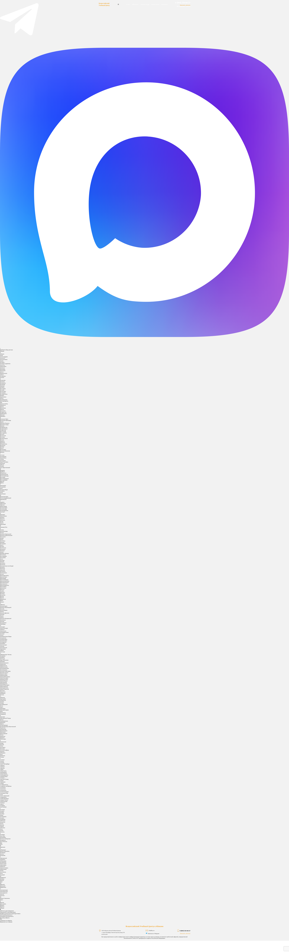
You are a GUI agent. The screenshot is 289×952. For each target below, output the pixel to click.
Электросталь (4, 901)
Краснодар (3, 588)
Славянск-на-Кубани (5, 796)
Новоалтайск (3, 684)
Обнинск (2, 707)
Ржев (1, 756)
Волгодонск (3, 442)
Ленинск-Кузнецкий (5, 617)
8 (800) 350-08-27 (182, 3)
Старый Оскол (4, 810)
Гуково (2, 476)
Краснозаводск (4, 589)
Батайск (2, 397)
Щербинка (3, 897)
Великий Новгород (5, 430)
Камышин (3, 546)
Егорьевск (3, 497)
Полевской (3, 739)
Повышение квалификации (8, 922)
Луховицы (3, 630)
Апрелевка (3, 376)
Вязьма (2, 462)
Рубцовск (2, 762)
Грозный (2, 473)
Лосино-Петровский (5, 628)
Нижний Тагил (4, 682)
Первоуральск (4, 731)
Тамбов (2, 823)
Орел (1, 717)
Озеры (2, 713)
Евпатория (3, 495)
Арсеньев (2, 380)
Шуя (1, 891)
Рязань (2, 767)
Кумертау (2, 605)
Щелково (2, 895)
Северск (2, 787)
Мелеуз (2, 643)
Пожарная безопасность (6, 926)
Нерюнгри (3, 674)
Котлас (2, 584)
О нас (128, 4)
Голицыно (3, 470)
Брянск (2, 419)
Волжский (3, 445)
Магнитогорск (4, 638)
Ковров (2, 571)
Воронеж (2, 452)
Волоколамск (4, 448)
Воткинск (2, 455)
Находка (2, 671)
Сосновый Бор (4, 803)
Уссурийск (3, 850)
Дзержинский (4, 484)
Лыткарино (3, 632)
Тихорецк (2, 829)
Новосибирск (4, 690)
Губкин (2, 474)
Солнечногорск (4, 801)
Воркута (2, 451)
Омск (1, 715)
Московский (3, 657)
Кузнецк (2, 603)
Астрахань (3, 386)
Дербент (2, 481)
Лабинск (2, 614)
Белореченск (3, 404)
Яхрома (2, 916)
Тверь (1, 825)
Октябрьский (4, 714)
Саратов (2, 778)
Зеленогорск (3, 517)
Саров (1, 779)
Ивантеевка (3, 526)
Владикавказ (3, 438)
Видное (2, 436)
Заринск (2, 515)
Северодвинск (4, 785)
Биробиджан (3, 409)
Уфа (1, 852)
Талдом (2, 821)
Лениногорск (3, 616)
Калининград (4, 541)
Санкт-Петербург (5, 774)
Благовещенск (4, 411)
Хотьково (2, 865)
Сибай (2, 793)
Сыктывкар (3, 816)
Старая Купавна (4, 808)
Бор (1, 412)
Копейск (2, 577)
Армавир (2, 379)
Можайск (2, 653)
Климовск (3, 567)
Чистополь (3, 882)
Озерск (2, 711)
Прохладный (3, 743)
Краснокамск (3, 593)
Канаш (2, 548)
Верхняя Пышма (4, 433)
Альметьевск (3, 369)
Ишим (2, 533)
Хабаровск (3, 859)
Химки (2, 864)
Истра (1, 531)
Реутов (2, 754)
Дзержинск (3, 483)
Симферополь (4, 794)
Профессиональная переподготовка (10, 923)
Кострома (2, 581)
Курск (1, 610)
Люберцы (2, 634)
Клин (1, 569)
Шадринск (3, 887)
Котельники (3, 582)
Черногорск (3, 879)
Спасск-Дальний (4, 805)
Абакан (2, 364)
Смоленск (3, 797)
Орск (1, 721)
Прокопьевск (3, 740)
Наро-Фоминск (4, 670)
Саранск (2, 775)
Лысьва (2, 631)
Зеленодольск (4, 520)
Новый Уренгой (4, 699)
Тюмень (2, 841)
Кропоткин (3, 598)
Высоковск (3, 459)
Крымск (2, 599)
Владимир (3, 440)
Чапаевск (2, 869)
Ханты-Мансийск (4, 861)
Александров (4, 366)
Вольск (2, 449)
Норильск (2, 702)
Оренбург (2, 718)
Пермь (2, 733)
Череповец (3, 875)
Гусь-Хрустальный (5, 477)
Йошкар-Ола (3, 537)
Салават (2, 769)
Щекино (2, 894)
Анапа (1, 370)
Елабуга (2, 501)
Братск (2, 416)
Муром (2, 660)
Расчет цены (155, 4)
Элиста (2, 904)
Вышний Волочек (5, 461)
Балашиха (3, 393)
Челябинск (3, 872)
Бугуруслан (3, 422)
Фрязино (2, 857)
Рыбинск (2, 765)
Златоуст (2, 521)
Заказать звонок (185, 5)
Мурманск (3, 659)
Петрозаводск (4, 735)
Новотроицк (3, 692)
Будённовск (3, 423)
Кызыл (2, 611)
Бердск (2, 405)
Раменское (3, 751)
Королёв (2, 580)
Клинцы (2, 570)
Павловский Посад (5, 728)
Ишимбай (3, 534)
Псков (1, 744)
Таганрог (2, 819)
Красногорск (3, 587)
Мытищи (2, 661)
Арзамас (2, 377)
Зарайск (2, 512)
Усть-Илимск (3, 851)
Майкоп (2, 639)
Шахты (2, 890)
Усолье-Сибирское (5, 848)
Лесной (2, 618)
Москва (2, 656)
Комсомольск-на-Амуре (6, 575)
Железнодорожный (5, 508)
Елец (1, 502)
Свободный (3, 782)
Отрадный (3, 724)
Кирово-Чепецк (4, 563)
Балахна (2, 391)
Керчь (1, 555)
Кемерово (3, 553)
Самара (2, 772)
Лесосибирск (3, 620)
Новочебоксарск (4, 695)
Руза (1, 764)
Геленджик (3, 466)
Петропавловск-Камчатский (8, 736)
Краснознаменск (4, 591)
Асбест (2, 384)
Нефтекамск (3, 675)
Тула (1, 839)
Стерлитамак (3, 811)
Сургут (2, 814)
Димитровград (4, 485)
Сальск (2, 771)
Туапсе (2, 836)
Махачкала (3, 641)
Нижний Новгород (5, 681)
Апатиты (2, 375)
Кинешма (2, 559)
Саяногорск (3, 780)
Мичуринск (3, 652)
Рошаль (2, 761)
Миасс (1, 645)
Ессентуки (3, 503)
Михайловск (3, 650)
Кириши (2, 560)
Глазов (2, 469)
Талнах (2, 822)
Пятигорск (3, 749)
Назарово (2, 666)
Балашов (2, 394)
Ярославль (3, 913)
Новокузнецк (3, 685)
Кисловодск (3, 566)
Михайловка (3, 649)
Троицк (2, 834)
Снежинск (3, 798)
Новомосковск (4, 688)
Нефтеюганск (4, 677)
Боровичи (3, 415)
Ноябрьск (2, 703)
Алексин (2, 368)
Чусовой (2, 884)
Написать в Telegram (153, 943)
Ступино (2, 812)
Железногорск (4, 506)
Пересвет (2, 732)
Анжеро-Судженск (5, 373)
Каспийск (2, 551)
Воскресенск (3, 454)
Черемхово (3, 873)
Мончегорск (3, 654)
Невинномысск (4, 672)
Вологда (2, 447)
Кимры (2, 556)
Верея (1, 431)
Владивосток (3, 437)
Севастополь (3, 783)
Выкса (1, 458)
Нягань (2, 704)
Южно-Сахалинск (5, 908)
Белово (2, 400)
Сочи (1, 804)
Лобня (2, 627)
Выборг (2, 456)
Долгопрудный (4, 488)
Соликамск (3, 800)
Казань (2, 539)
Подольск (2, 738)
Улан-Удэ (2, 846)
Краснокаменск (4, 592)
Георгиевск (3, 467)
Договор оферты (4, 927)
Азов (1, 365)
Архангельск (3, 383)
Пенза (1, 729)
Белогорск (3, 401)
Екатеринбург (4, 499)
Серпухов (2, 792)
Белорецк (3, 402)
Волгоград (3, 441)
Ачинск (2, 387)
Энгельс (2, 905)
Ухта (1, 854)
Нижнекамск (3, 679)
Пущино (2, 747)
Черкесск (2, 876)
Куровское (3, 609)
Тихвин (2, 828)
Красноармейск (4, 585)
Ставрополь (3, 807)
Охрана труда (145, 4)
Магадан (2, 636)
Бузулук (2, 424)
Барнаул (2, 395)
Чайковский (3, 868)
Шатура (2, 889)
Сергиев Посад (4, 789)
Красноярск (3, 596)
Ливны (2, 621)
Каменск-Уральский (5, 544)
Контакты (165, 4)
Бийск (1, 408)
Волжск (2, 444)
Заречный (3, 513)
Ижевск (2, 527)
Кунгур (2, 606)
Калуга (2, 542)
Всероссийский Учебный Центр (104, 4)
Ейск (1, 498)
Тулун (1, 840)
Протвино (2, 742)
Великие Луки (4, 429)
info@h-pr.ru (152, 940)
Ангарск (2, 372)
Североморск (4, 786)
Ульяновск (3, 847)
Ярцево (2, 915)
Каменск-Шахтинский (6, 545)
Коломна (2, 574)
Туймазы (2, 837)
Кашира (2, 552)
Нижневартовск (4, 678)
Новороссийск (4, 689)
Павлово (2, 726)
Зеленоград (3, 519)
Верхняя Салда (4, 434)
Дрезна (2, 491)
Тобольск (2, 830)
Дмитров (2, 487)
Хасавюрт (2, 862)
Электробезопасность (6, 925)
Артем (2, 382)
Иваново (2, 524)
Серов (1, 790)
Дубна (2, 492)
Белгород (2, 398)
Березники (3, 406)
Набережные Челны (5, 664)
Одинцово (3, 708)
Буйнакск (2, 426)
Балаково (2, 390)
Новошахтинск (4, 697)
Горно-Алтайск (4, 472)
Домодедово (3, 490)
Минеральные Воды (5, 646)
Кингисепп (3, 557)
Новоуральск (3, 693)
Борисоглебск (4, 413)
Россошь (2, 758)
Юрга (1, 909)
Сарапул (2, 776)
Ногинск (2, 700)
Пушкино (2, 746)
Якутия (2, 912)
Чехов (1, 880)
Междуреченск (4, 642)
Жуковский (3, 509)
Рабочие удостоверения (7, 920)
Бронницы (3, 418)
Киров (2, 562)
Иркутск (2, 528)
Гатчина (2, 465)
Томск (1, 833)
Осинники (3, 722)
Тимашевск (3, 826)
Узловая (2, 844)
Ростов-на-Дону (4, 760)
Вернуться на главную (6, 931)
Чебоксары (3, 870)
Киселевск (3, 564)
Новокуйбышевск (5, 686)
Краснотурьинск (4, 595)
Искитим (2, 530)
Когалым (2, 573)
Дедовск (2, 480)
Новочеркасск (4, 696)
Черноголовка (4, 877)
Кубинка (2, 602)
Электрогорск (4, 900)
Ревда (1, 753)
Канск (1, 549)
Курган (2, 607)
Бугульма (2, 420)
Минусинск (3, 648)
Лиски (2, 625)
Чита (1, 883)
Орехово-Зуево (4, 720)
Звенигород (3, 516)
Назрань (2, 667)
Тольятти (2, 832)
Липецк (2, 624)
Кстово (2, 600)
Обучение (135, 4)
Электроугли (3, 902)
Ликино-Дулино (4, 623)
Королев (2, 578)
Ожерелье (3, 710)
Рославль (2, 757)
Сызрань (2, 815)
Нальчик (2, 668)
